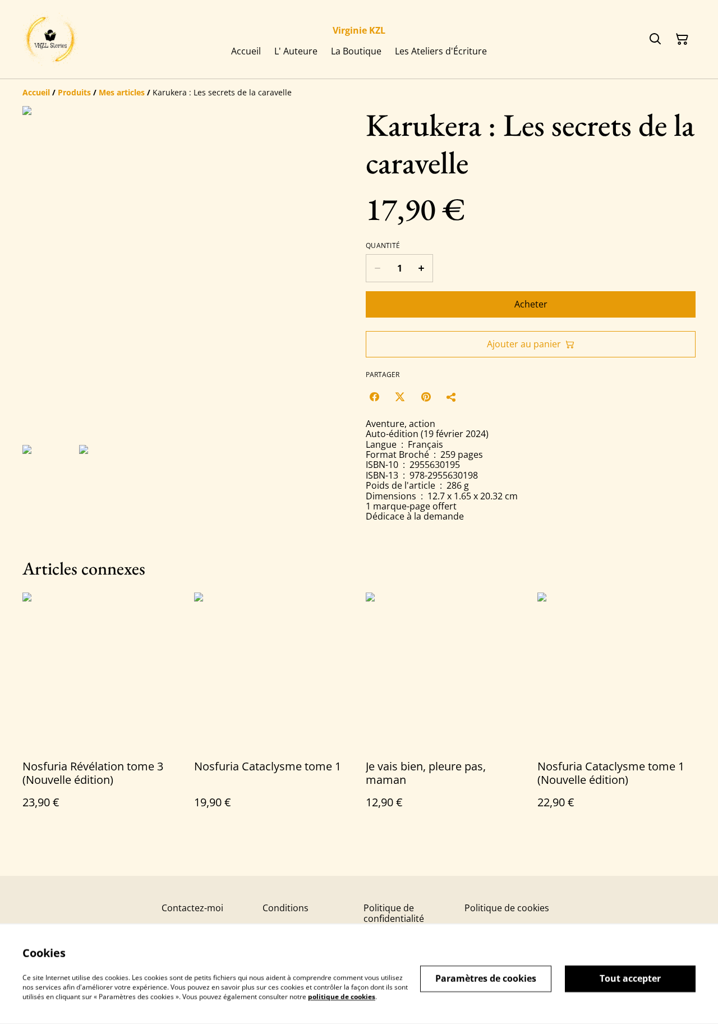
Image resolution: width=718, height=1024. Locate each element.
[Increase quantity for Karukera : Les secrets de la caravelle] (421, 268)
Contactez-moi (192, 908)
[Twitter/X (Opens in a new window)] (400, 396)
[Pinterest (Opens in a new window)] (425, 396)
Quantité (383, 246)
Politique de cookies (506, 908)
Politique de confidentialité (393, 913)
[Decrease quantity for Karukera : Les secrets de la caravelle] (377, 268)
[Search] (655, 39)
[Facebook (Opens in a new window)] (374, 396)
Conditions (286, 908)
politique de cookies (341, 996)
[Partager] (451, 396)
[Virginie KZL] (50, 39)
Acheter (530, 304)
